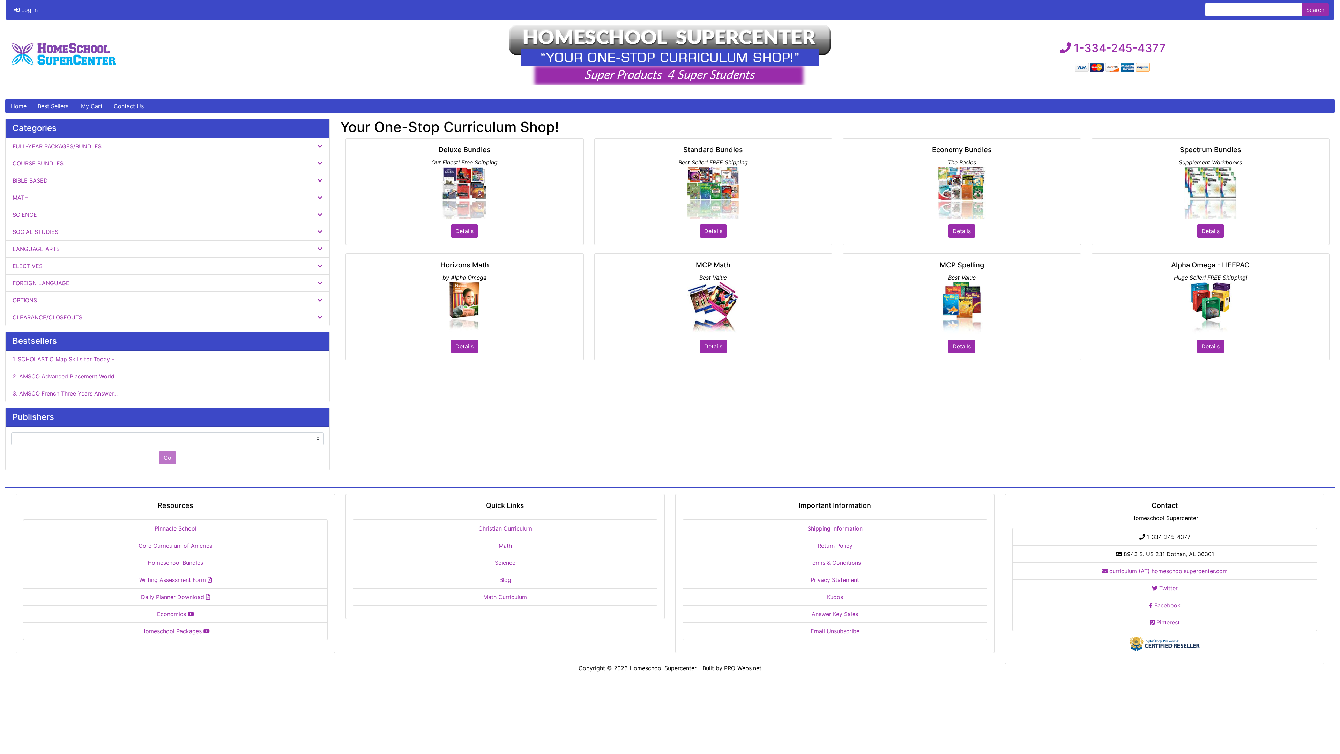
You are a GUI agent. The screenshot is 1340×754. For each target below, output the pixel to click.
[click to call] (1113, 36)
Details (464, 231)
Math (505, 545)
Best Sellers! (54, 106)
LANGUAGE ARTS (37, 248)
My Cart (92, 106)
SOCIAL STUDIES (36, 231)
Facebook (1167, 605)
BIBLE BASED (31, 180)
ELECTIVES (28, 266)
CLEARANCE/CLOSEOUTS (48, 317)
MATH (21, 197)
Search (1315, 9)
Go (167, 457)
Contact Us (129, 106)
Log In (29, 9)
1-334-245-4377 (1118, 48)
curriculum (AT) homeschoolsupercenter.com (1168, 571)
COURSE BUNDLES (39, 163)
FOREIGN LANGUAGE (42, 283)
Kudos (835, 596)
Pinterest (1167, 622)
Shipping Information (835, 528)
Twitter (1167, 588)
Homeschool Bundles (175, 562)
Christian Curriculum (505, 528)
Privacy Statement (835, 579)
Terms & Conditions (835, 562)
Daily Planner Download (173, 596)
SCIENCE (26, 214)
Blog (505, 579)
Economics (172, 614)
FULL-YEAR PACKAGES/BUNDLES (58, 146)
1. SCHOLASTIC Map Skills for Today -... (65, 359)
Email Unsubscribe (835, 631)
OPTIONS (26, 300)
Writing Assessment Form (173, 579)
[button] (1327, 719)
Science (505, 562)
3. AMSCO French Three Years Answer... (65, 393)
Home (19, 106)
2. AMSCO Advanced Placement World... (66, 376)
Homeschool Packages (172, 631)
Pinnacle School (175, 528)
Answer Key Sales (835, 614)
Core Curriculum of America (176, 545)
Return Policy (835, 545)
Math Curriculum (505, 596)
